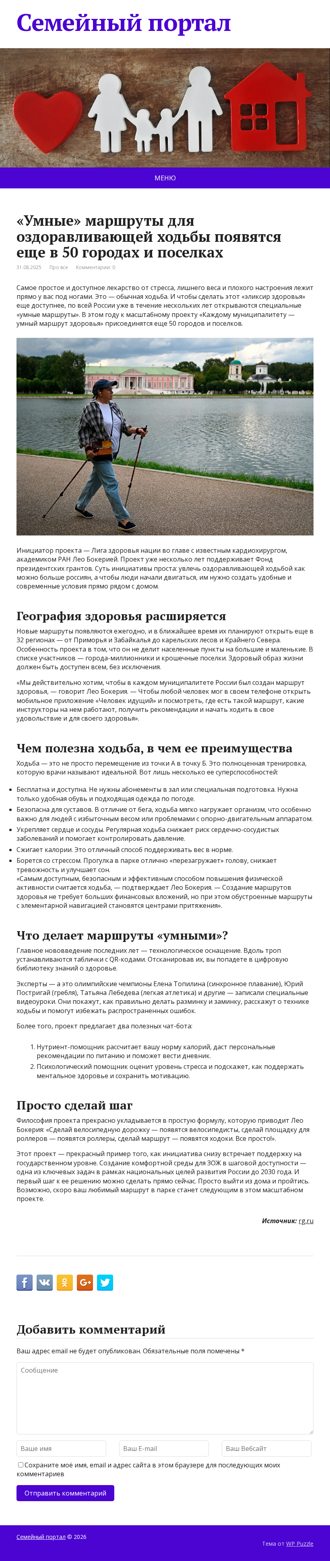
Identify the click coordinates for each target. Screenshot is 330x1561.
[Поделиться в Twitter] (105, 1283)
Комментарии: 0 (95, 267)
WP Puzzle (300, 1543)
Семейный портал (123, 22)
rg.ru (306, 1220)
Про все (59, 267)
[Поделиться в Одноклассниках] (65, 1283)
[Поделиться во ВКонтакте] (45, 1283)
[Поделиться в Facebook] (24, 1283)
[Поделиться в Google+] (85, 1283)
